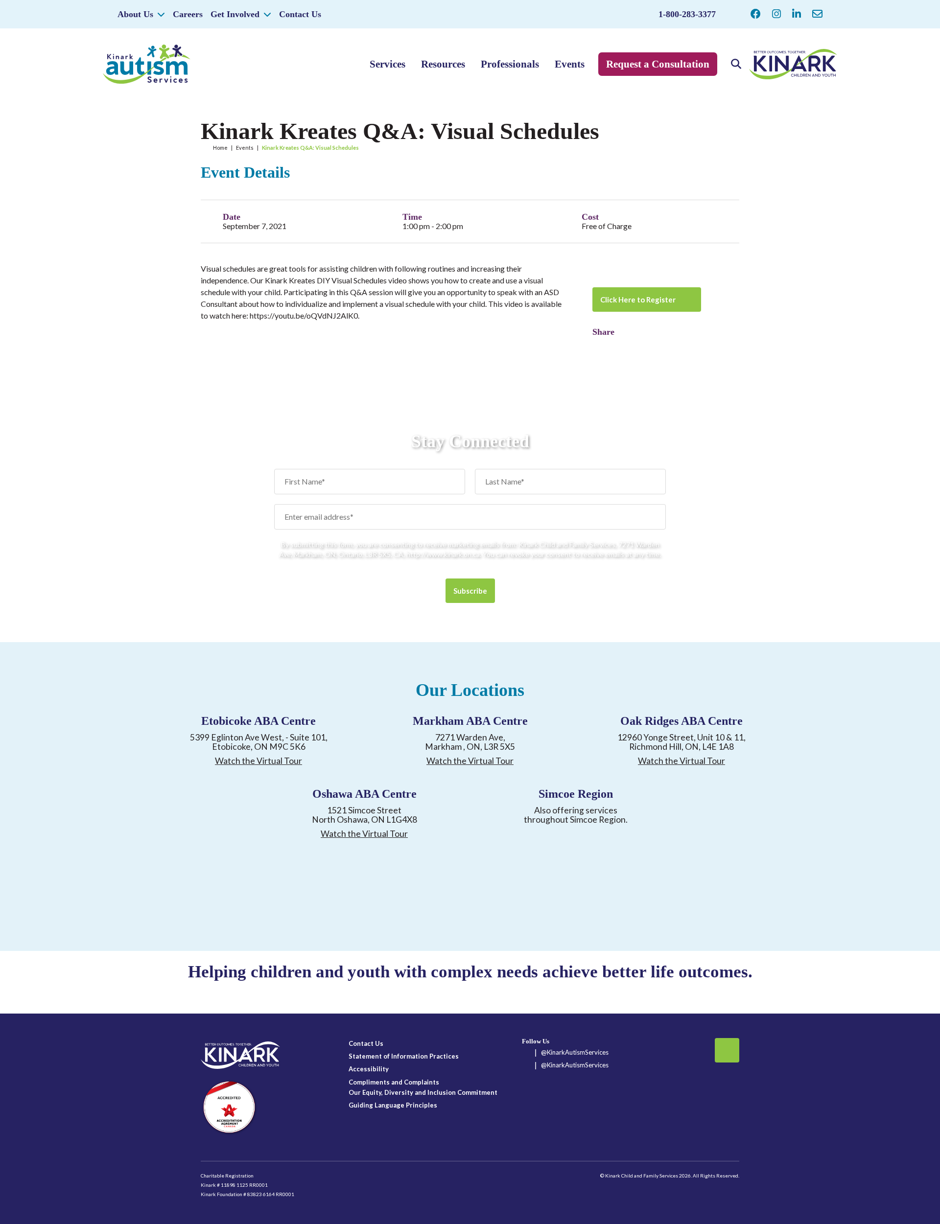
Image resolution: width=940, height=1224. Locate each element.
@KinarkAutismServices (575, 1052)
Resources (443, 63)
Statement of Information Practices (404, 1056)
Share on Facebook (599, 346)
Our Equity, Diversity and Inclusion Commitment (423, 1092)
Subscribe (470, 590)
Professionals (510, 63)
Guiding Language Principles (393, 1105)
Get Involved (235, 14)
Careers (188, 14)
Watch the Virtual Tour (258, 760)
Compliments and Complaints (394, 1082)
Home (220, 147)
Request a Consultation (657, 63)
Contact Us (300, 14)
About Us (135, 14)
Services (387, 63)
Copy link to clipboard (617, 346)
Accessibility (369, 1069)
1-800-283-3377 (687, 14)
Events (570, 63)
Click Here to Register (638, 299)
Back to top (727, 1050)
